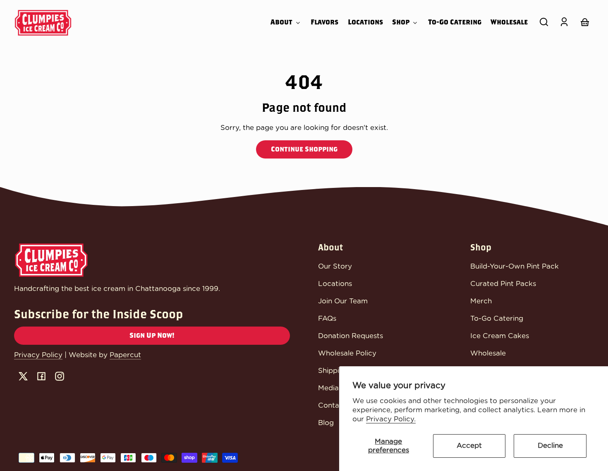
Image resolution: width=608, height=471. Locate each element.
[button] (544, 22)
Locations (335, 283)
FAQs (327, 318)
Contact (332, 405)
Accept (469, 445)
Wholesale (488, 353)
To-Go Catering (496, 318)
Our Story (335, 266)
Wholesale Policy (347, 353)
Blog (326, 422)
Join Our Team (343, 301)
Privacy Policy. (391, 419)
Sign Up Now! (152, 335)
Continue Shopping (304, 149)
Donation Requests (350, 335)
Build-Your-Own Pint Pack (514, 266)
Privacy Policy (38, 354)
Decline (550, 445)
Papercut (125, 354)
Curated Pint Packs (503, 283)
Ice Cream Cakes (499, 335)
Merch (481, 301)
